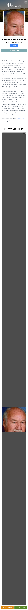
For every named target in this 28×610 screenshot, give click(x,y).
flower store (21, 121)
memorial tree (21, 119)
